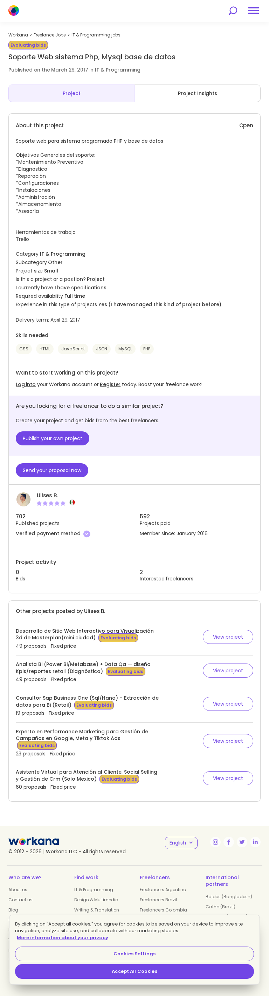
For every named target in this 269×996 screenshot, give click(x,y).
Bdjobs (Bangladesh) (229, 897)
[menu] (253, 11)
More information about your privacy (62, 937)
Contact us (20, 900)
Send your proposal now (52, 470)
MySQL (125, 349)
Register (110, 384)
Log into (26, 384)
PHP (146, 349)
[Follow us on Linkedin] (255, 842)
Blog (13, 910)
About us (17, 890)
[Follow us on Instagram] (215, 842)
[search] (233, 10)
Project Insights (197, 93)
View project (228, 636)
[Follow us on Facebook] (228, 842)
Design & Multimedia (96, 900)
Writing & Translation (96, 910)
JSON (101, 349)
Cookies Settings (134, 953)
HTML (45, 349)
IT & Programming (93, 890)
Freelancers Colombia (163, 910)
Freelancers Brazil (158, 900)
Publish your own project (52, 438)
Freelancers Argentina (163, 890)
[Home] (13, 10)
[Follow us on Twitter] (242, 842)
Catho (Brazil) (220, 907)
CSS (23, 349)
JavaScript (73, 349)
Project (72, 93)
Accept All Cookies (134, 971)
